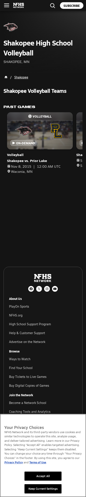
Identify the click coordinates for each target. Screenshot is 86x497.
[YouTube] (55, 289)
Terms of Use (37, 462)
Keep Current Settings (43, 489)
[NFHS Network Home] (18, 5)
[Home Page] (6, 77)
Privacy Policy (13, 462)
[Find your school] (52, 6)
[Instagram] (47, 289)
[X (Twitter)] (39, 289)
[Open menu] (7, 5)
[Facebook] (31, 289)
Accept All (43, 476)
